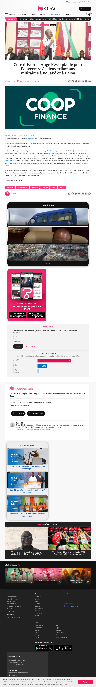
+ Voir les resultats (30, 346)
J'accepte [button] (85, 682)
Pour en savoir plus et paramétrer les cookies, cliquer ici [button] (52, 684)
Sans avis (17, 341)
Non (16, 339)
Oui (16, 336)
